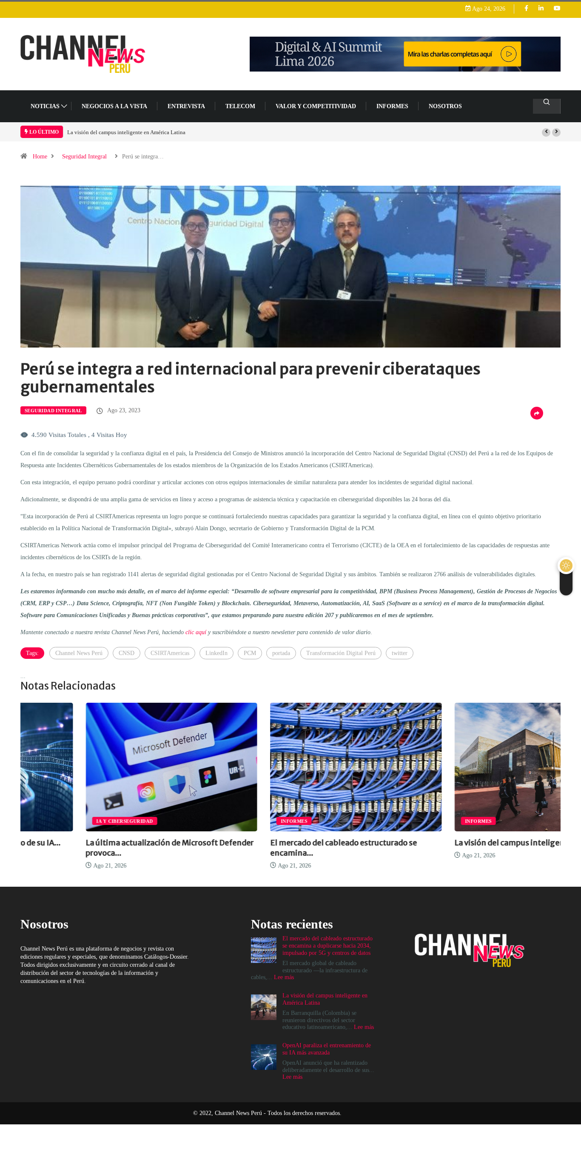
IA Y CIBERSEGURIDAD (59, 821)
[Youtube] (557, 9)
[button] (546, 132)
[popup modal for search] (547, 106)
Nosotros (445, 106)
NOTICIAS (45, 106)
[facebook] (526, 9)
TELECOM (240, 106)
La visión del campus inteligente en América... (472, 843)
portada (281, 653)
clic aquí (195, 632)
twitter (399, 653)
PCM (250, 653)
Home (40, 156)
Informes (392, 106)
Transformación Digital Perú (341, 653)
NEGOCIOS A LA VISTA (114, 106)
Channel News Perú (79, 653)
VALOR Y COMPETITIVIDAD (316, 106)
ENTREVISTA (186, 106)
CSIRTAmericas (170, 653)
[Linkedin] (541, 9)
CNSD (126, 653)
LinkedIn (216, 653)
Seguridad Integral (84, 156)
